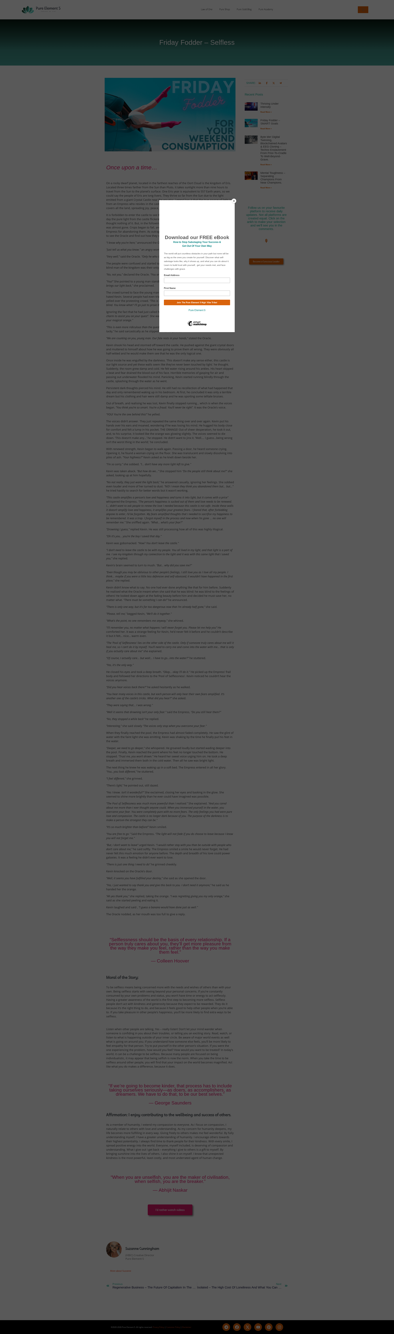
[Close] (234, 201)
